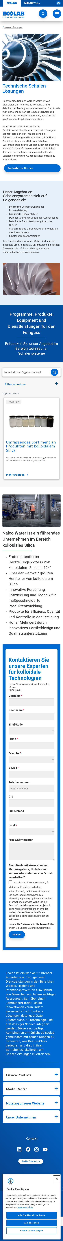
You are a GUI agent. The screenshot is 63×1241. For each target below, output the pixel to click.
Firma (12, 738)
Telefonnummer (19, 782)
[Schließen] (56, 1179)
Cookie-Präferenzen (31, 1161)
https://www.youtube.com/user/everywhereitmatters (45, 1149)
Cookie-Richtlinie (25, 1207)
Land (12, 825)
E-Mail (13, 767)
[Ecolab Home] (12, 14)
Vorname (15, 695)
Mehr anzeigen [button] (15, 474)
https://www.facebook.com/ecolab (28, 1149)
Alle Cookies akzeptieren (31, 1215)
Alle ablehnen (31, 1223)
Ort (11, 796)
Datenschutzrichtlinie (39, 927)
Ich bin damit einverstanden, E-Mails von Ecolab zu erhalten (28, 885)
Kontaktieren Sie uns (20, 168)
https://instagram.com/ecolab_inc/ (36, 1149)
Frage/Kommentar (21, 839)
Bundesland (16, 811)
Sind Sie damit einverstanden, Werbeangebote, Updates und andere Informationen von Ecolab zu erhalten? (30, 871)
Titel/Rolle (16, 724)
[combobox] (25, 372)
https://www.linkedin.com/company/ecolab (19, 1149)
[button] (43, 13)
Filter (15, 384)
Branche (14, 753)
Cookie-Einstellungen (31, 1230)
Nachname (16, 710)
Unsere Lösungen (13, 27)
